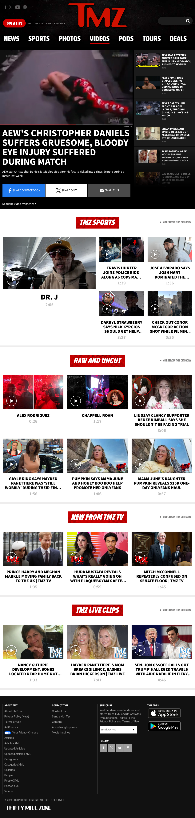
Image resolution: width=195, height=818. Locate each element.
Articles (9, 737)
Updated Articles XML (17, 753)
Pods (125, 39)
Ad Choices (11, 727)
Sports (39, 39)
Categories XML (14, 764)
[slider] (66, 124)
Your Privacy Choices (25, 732)
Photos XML (11, 785)
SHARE (69, 190)
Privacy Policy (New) (16, 716)
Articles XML (12, 743)
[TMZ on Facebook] (5, 7)
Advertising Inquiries (64, 727)
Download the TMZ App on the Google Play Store (164, 726)
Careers (57, 721)
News (11, 39)
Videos (99, 39)
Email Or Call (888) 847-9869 (46, 23)
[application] (66, 87)
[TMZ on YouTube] (120, 748)
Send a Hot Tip (61, 716)
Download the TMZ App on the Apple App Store (164, 713)
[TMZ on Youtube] (18, 7)
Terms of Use (12, 721)
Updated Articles (14, 748)
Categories (11, 759)
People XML (11, 780)
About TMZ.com (14, 711)
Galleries (9, 769)
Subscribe (133, 729)
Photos (69, 39)
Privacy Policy (108, 721)
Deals (178, 39)
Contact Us (59, 711)
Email (111, 190)
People (8, 775)
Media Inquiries (61, 732)
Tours (152, 39)
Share (26, 190)
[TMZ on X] (11, 7)
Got (14, 23)
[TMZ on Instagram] (25, 7)
